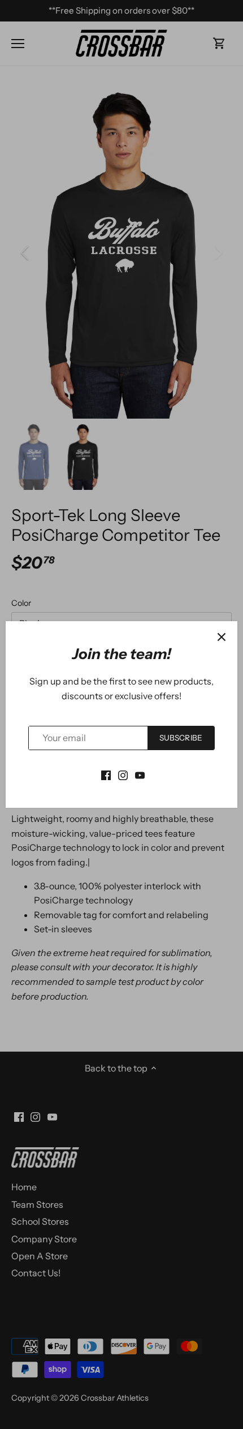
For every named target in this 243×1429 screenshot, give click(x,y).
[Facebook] (106, 774)
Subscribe (180, 737)
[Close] (221, 637)
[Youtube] (140, 774)
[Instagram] (123, 774)
